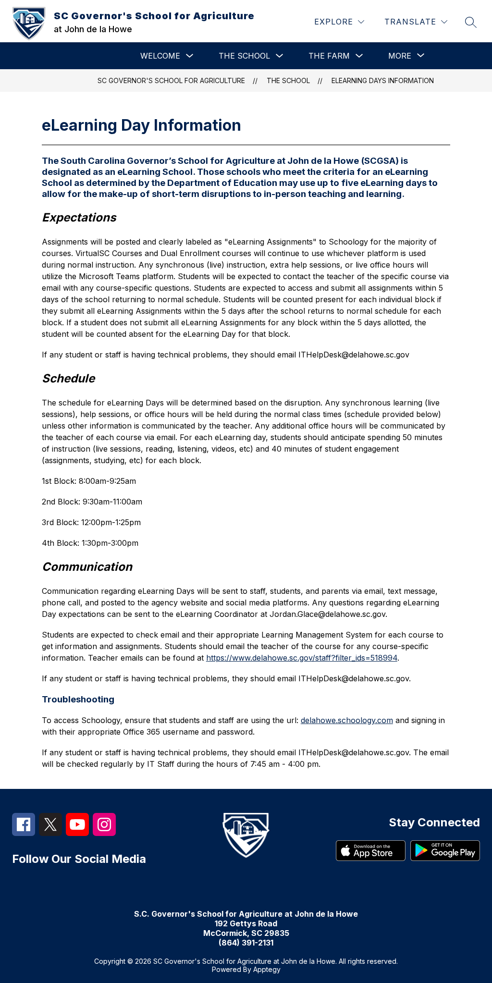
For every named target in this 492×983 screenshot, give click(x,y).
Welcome (160, 56)
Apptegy (267, 969)
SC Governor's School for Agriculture (171, 80)
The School (244, 56)
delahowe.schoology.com (347, 720)
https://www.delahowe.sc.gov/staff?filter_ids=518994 (301, 658)
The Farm (329, 56)
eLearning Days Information (383, 80)
